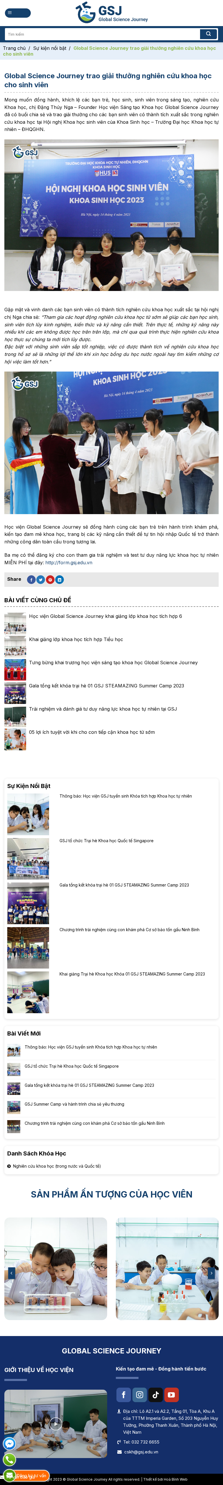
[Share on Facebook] (31, 579)
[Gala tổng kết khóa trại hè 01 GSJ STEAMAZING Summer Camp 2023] (15, 693)
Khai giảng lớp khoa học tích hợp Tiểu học (76, 639)
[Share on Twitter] (40, 579)
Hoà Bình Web (176, 1479)
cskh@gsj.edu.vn (141, 1452)
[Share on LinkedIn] (59, 579)
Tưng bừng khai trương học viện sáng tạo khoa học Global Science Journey (113, 662)
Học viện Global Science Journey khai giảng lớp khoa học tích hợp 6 (105, 616)
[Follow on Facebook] (123, 1395)
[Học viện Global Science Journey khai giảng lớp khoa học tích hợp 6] (15, 623)
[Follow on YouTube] (171, 1395)
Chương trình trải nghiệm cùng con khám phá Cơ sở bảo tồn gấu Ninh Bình (95, 1123)
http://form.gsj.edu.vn (68, 562)
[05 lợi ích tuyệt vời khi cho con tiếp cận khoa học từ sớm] (15, 739)
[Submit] (208, 34)
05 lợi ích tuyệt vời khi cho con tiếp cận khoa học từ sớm (92, 732)
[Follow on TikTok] (155, 1395)
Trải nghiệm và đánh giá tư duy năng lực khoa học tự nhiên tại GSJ (103, 709)
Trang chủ (14, 48)
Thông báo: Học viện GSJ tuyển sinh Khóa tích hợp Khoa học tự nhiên (91, 1046)
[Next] (211, 1273)
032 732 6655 (145, 1442)
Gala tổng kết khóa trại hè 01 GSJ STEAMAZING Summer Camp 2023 (89, 1085)
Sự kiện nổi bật (49, 48)
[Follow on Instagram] (139, 1395)
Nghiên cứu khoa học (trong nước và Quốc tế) (57, 1166)
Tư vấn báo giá (19, 1477)
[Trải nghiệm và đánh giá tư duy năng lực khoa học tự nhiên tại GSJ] (15, 716)
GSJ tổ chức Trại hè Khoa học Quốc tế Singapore (72, 1066)
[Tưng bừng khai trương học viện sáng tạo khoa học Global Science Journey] (15, 670)
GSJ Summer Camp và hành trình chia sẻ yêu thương (74, 1104)
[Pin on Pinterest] (50, 579)
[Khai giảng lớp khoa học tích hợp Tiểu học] (15, 647)
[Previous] (12, 1273)
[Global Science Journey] (111, 13)
